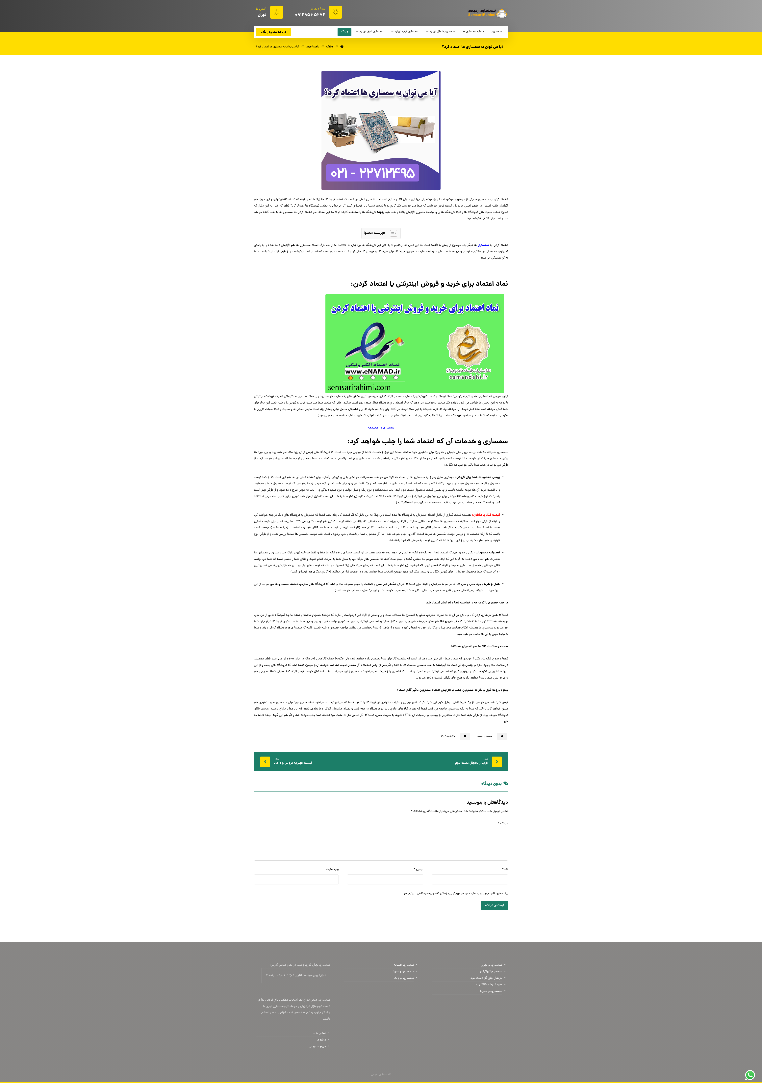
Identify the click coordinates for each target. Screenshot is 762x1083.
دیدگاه (503, 823)
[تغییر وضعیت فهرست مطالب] (391, 233)
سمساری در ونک (404, 978)
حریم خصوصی (317, 1046)
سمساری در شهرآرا (403, 971)
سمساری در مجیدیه (381, 427)
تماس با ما (319, 1033)
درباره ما (321, 1040)
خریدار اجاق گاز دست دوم (486, 978)
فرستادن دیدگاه (494, 905)
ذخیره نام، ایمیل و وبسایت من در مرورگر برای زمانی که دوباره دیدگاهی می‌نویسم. (453, 893)
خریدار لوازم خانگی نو (489, 984)
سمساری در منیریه (491, 991)
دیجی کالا (446, 621)
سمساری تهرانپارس (490, 971)
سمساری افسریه (404, 965)
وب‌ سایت (332, 869)
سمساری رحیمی (484, 736)
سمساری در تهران (491, 965)
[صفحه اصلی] (341, 47)
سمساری (483, 245)
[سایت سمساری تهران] (487, 13)
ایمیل (418, 869)
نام (505, 869)
